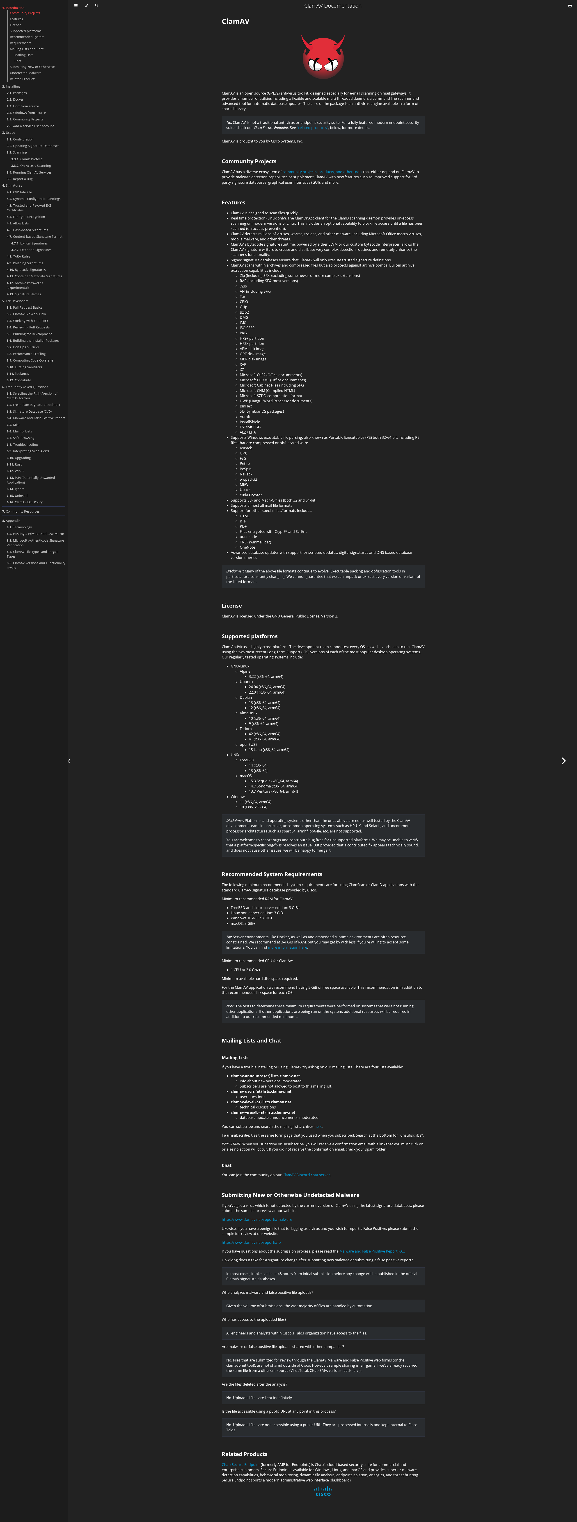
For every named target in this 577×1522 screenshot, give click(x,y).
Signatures (12, 185)
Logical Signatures (29, 243)
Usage (8, 132)
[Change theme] (86, 5)
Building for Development (29, 334)
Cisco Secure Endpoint (241, 1464)
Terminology (19, 527)
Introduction (13, 8)
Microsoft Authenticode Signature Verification (35, 542)
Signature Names (24, 294)
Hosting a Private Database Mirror (35, 533)
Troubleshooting (22, 444)
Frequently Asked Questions (25, 387)
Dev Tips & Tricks (23, 347)
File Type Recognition (26, 217)
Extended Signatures (31, 250)
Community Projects (25, 13)
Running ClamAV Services (29, 172)
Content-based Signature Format (34, 236)
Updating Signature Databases (33, 146)
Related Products (23, 79)
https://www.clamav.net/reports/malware (257, 1219)
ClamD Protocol (27, 159)
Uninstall (17, 495)
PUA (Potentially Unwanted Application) (31, 479)
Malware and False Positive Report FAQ (372, 1251)
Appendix (11, 520)
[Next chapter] (563, 761)
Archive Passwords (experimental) (25, 285)
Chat (17, 61)
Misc (13, 425)
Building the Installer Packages (33, 340)
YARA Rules (18, 256)
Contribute (19, 380)
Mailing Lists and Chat (27, 49)
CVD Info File (19, 192)
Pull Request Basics (24, 307)
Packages (17, 93)
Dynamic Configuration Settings (34, 199)
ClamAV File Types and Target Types (32, 554)
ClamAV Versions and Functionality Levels (36, 565)
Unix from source (23, 106)
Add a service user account (30, 126)
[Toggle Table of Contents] (76, 5)
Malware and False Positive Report (36, 418)
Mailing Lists (23, 55)
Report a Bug (20, 179)
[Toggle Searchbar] (97, 5)
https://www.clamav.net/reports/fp (251, 1242)
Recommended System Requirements (27, 40)
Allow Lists (18, 223)
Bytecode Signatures (26, 269)
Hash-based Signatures (27, 230)
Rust (14, 464)
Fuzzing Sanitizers (24, 367)
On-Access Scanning (31, 165)
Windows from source (26, 113)
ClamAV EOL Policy (25, 502)
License (15, 25)
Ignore (16, 489)
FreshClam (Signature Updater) (33, 405)
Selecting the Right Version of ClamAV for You (32, 395)
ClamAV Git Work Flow (26, 314)
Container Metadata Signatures (34, 276)
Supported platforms (25, 31)
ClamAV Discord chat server (306, 1174)
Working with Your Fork (27, 321)
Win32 (15, 471)
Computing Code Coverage (30, 360)
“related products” (312, 127)
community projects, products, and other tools (322, 171)
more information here (287, 947)
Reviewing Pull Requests (28, 327)
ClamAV (236, 21)
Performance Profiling (26, 354)
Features (16, 19)
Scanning (17, 152)
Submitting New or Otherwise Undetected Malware (32, 70)
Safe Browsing (20, 438)
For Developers (15, 301)
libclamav (18, 373)
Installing (11, 86)
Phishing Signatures (25, 263)
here (318, 1126)
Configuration (20, 139)
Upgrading (19, 458)
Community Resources (21, 511)
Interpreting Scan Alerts (28, 451)
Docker (15, 99)
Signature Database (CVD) (29, 411)
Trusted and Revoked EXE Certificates (29, 207)
